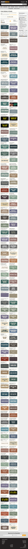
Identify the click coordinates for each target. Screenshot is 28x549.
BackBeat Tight (11, 270)
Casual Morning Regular (12, 516)
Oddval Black (11, 221)
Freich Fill (2, 291)
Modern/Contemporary (23, 21)
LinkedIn (3, 542)
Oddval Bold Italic (3, 207)
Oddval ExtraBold (11, 214)
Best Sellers (24, 540)
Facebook (3, 541)
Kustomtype (11, 101)
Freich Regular (11, 284)
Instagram (3, 540)
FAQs (25, 545)
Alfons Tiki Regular (12, 142)
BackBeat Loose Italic (12, 235)
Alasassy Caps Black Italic (12, 446)
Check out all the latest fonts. (13, 14)
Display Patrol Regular (3, 142)
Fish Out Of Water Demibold (4, 186)
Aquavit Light (11, 37)
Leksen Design (3, 87)
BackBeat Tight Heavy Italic (4, 235)
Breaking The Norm (12, 24)
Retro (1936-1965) (22, 22)
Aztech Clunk (11, 474)
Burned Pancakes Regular (4, 509)
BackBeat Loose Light (3, 263)
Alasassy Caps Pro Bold (4, 467)
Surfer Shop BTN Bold (3, 163)
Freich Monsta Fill (11, 291)
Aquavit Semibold (3, 44)
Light (20, 31)
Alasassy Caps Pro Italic (4, 460)
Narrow (20, 33)
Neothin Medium (11, 397)
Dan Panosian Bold (12, 149)
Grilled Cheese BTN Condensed (12, 171)
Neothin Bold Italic (3, 397)
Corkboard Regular (12, 114)
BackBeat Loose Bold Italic (12, 242)
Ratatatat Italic (3, 193)
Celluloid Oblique (3, 121)
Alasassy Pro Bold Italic (12, 439)
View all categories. (21, 28)
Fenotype (11, 143)
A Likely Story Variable (3, 200)
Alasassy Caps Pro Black (4, 474)
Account (11, 546)
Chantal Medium (12, 156)
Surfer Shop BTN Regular (13, 72)
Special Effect (17, 8)
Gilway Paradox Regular (12, 305)
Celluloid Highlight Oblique (4, 114)
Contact (25, 546)
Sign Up (24, 535)
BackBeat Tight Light (12, 263)
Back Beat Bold (11, 186)
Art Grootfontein (3, 313)
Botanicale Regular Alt (4, 37)
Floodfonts (15, 37)
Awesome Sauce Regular (4, 135)
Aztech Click (2, 481)
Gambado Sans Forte (3, 51)
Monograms (10, 8)
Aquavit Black (2, 100)
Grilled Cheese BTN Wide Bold (4, 170)
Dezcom (15, 135)
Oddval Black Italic (11, 207)
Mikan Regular (2, 128)
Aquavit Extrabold (12, 93)
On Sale (26, 35)
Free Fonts (24, 542)
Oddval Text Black (11, 200)
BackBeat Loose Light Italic (4, 270)
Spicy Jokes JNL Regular (12, 488)
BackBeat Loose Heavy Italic (4, 249)
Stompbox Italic (11, 495)
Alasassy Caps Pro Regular (12, 453)
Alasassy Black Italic (12, 425)
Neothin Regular (3, 390)
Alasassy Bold (11, 44)
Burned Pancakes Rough (12, 509)
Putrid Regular (11, 107)
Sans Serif (23, 19)
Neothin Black (2, 383)
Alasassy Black (3, 425)
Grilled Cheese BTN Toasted (4, 79)
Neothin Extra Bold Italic (12, 383)
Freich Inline (2, 284)
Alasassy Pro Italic (3, 446)
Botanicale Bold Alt (11, 481)
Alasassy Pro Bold (3, 439)
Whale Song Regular (3, 72)
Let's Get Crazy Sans (12, 128)
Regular (23, 31)
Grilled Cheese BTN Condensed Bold (3, 179)
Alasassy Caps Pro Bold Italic (13, 460)
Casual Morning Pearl (3, 523)
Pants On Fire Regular (12, 79)
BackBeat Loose (11, 249)
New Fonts (24, 541)
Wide (26, 33)
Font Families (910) (3, 16)
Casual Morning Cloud (12, 523)
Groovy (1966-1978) (22, 27)
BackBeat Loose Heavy (4, 277)
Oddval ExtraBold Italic (4, 221)
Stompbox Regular (3, 502)
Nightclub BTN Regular (12, 51)
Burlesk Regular (12, 100)
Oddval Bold (2, 214)
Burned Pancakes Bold (12, 502)
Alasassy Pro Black (3, 432)
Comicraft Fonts (12, 150)
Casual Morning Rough (4, 93)
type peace (2, 94)
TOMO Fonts (6, 107)
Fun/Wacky (23, 18)
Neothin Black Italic (3, 404)
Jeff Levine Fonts (3, 115)
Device (15, 156)
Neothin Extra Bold (11, 404)
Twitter (3, 543)
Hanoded (15, 65)
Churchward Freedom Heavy (13, 58)
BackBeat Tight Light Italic (12, 256)
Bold (25, 31)
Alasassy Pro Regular (3, 86)
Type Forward (6, 214)
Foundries (11, 545)
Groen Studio (3, 362)
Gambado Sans (11, 121)
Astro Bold (2, 107)
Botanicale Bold (3, 488)
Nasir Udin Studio (6, 291)
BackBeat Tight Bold (12, 228)
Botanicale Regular (12, 86)
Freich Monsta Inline (3, 298)
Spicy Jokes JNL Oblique (4, 495)
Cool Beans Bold (3, 156)
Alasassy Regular (3, 65)
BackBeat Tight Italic (12, 277)
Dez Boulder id (11, 135)
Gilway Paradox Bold (3, 305)
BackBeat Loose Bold (3, 256)
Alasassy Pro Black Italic (12, 432)
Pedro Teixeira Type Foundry (13, 129)
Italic (26, 30)
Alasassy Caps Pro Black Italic (13, 467)
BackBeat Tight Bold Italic (4, 228)
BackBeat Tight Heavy (3, 242)
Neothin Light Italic (11, 390)
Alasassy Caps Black (3, 453)
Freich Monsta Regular (12, 298)
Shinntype (15, 121)
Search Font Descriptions (23, 15)
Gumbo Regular (12, 65)
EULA (25, 544)
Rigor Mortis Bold (11, 193)
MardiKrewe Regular (3, 149)
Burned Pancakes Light (4, 516)
